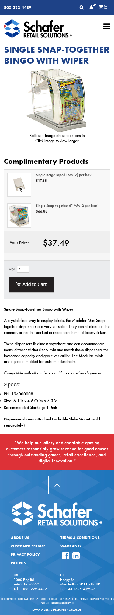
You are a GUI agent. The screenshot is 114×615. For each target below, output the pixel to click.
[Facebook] (65, 557)
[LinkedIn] (76, 557)
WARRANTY (71, 546)
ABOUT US (20, 537)
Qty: (12, 268)
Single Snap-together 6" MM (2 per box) (67, 205)
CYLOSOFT (76, 610)
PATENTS (18, 563)
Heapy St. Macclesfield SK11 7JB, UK (80, 582)
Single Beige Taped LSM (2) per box (64, 175)
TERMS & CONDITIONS (80, 537)
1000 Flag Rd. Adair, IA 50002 (26, 582)
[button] (57, 485)
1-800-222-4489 (33, 588)
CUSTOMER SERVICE (28, 546)
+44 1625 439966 (80, 588)
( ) (106, 7)
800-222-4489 (17, 7)
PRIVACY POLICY (25, 554)
